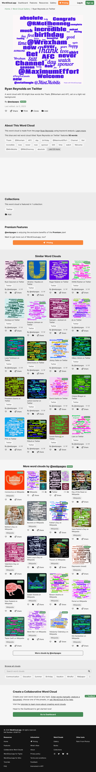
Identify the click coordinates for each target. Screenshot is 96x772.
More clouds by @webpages (48, 653)
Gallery (53, 3)
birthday (45, 140)
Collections (58, 750)
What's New (34, 745)
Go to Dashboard (48, 714)
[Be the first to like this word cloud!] (6, 111)
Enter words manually (60, 697)
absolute (41, 149)
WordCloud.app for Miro (12, 758)
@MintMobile (11, 149)
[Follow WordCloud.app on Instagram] (55, 754)
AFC (30, 140)
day (36, 140)
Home (7, 9)
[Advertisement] (48, 175)
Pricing (65, 3)
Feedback (33, 762)
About (32, 750)
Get (82, 140)
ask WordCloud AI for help (61, 699)
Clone (36, 111)
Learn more (81, 131)
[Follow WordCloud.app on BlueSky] (63, 754)
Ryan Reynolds (46, 131)
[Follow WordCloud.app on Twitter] (59, 754)
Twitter (9, 209)
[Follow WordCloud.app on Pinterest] (67, 754)
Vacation (59, 676)
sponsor (44, 145)
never (28, 145)
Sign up (89, 3)
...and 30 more (54, 149)
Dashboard (23, 3)
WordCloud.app (9, 3)
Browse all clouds (12, 666)
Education (27, 676)
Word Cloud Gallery (21, 9)
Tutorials (7, 762)
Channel (74, 140)
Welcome (78, 145)
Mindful (70, 676)
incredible (10, 145)
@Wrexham (19, 140)
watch (68, 145)
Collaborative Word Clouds (13, 750)
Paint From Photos (83, 741)
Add (46, 111)
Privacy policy (35, 754)
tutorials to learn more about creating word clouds (43, 704)
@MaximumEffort (60, 140)
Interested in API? (36, 766)
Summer (38, 676)
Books (56, 745)
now (36, 145)
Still (53, 145)
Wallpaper (81, 676)
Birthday (49, 676)
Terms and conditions (38, 758)
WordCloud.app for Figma (13, 754)
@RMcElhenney (27, 149)
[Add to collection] (11, 292)
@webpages (13, 101)
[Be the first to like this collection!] (28, 495)
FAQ (5, 766)
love (20, 145)
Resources (43, 3)
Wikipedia (10, 496)
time (60, 145)
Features (33, 3)
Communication (12, 676)
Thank (8, 140)
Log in (80, 3)
